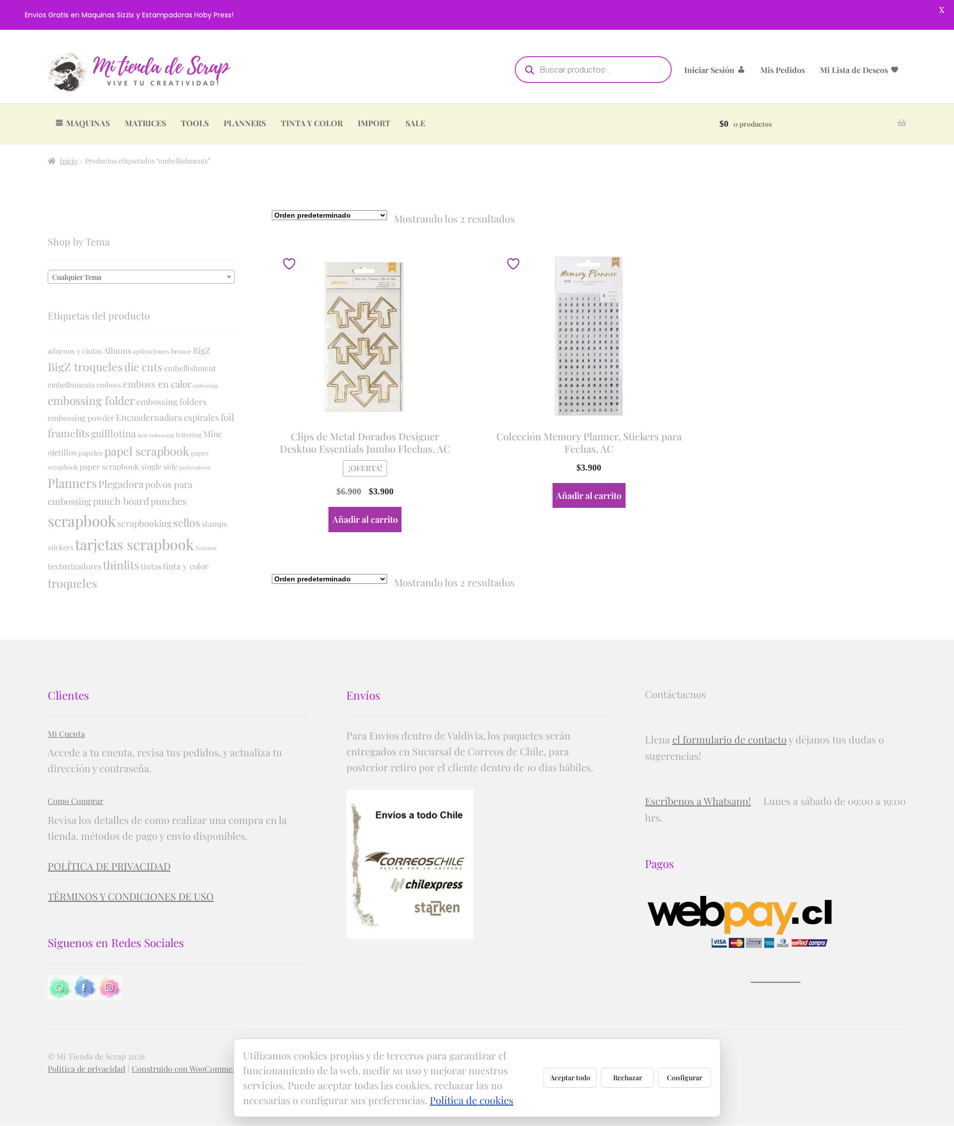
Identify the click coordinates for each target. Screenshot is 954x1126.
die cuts (143, 366)
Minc (212, 433)
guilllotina (113, 433)
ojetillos (62, 452)
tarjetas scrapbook (134, 544)
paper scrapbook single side (129, 466)
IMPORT (374, 123)
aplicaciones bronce (162, 351)
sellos (186, 522)
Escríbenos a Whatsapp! (698, 800)
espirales (201, 417)
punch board (121, 500)
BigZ (201, 350)
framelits (68, 433)
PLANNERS (245, 123)
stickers (61, 547)
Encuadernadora (149, 417)
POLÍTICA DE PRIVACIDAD (109, 866)
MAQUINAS (88, 123)
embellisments (71, 385)
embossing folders (171, 401)
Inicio (69, 160)
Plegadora (121, 483)
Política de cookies (471, 1100)
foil (227, 416)
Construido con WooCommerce (188, 1068)
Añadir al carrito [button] (365, 519)
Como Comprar (75, 801)
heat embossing (156, 435)
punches (169, 500)
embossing (205, 385)
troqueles (72, 583)
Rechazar (627, 1077)
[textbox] (141, 277)
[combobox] (141, 277)
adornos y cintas (75, 351)
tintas (151, 566)
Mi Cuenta (66, 733)
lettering (189, 434)
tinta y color (186, 565)
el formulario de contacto (729, 739)
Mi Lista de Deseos (854, 70)
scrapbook (82, 520)
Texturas (206, 548)
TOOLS (195, 123)
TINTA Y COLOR (312, 123)
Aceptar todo (570, 1077)
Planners (72, 483)
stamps (214, 523)
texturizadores (74, 566)
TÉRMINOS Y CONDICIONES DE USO (131, 896)
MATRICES (145, 123)
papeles (90, 453)
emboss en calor (157, 383)
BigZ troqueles (85, 366)
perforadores (195, 467)
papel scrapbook (146, 451)
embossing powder (81, 417)
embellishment (190, 368)
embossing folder (91, 400)
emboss (108, 385)
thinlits (121, 565)
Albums (117, 350)
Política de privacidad (86, 1068)
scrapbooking (144, 523)
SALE (415, 123)
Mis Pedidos (782, 70)
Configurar (684, 1077)
